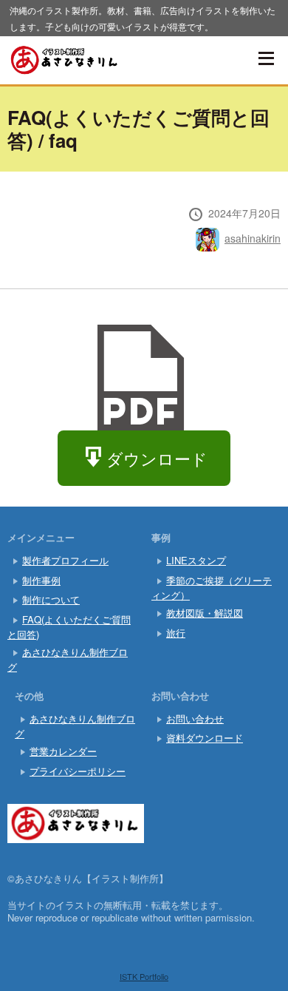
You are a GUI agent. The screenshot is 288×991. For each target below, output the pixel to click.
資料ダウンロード (204, 738)
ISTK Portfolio (144, 976)
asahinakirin (252, 238)
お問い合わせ (195, 718)
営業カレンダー (63, 751)
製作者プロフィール (65, 560)
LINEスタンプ (196, 560)
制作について (51, 599)
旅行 (175, 633)
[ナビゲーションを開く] (265, 58)
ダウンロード (157, 458)
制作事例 (41, 580)
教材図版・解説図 (204, 613)
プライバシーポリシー (78, 771)
